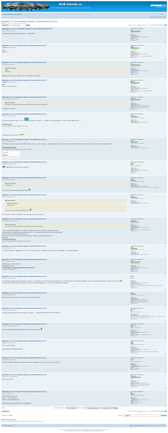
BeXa (4, 294)
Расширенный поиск (161, 6)
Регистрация (158, 17)
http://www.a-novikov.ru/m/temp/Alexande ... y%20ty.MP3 (18, 33)
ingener (5, 359)
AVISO (4, 278)
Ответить (3, 24)
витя (4, 30)
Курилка (19, 14)
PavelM (5, 164)
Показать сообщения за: (60, 407)
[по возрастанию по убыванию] (109, 407)
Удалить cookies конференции (137, 425)
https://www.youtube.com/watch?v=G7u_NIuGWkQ (16, 403)
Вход (164, 17)
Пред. (3, 407)
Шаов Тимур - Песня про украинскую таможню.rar (19, 267)
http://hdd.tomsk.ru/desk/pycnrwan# (12, 349)
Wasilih (5, 47)
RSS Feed (147, 425)
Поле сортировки (82, 407)
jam (4, 393)
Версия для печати (161, 14)
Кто (15, 14)
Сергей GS (5, 220)
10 (161, 25)
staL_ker (5, 310)
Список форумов (8, 14)
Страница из (141, 25)
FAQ (152, 17)
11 (163, 25)
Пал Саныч (5, 99)
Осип (4, 179)
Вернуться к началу (165, 42)
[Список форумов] (26, 10)
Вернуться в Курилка (7, 415)
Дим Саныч (5, 325)
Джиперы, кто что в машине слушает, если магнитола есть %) (29, 21)
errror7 (4, 115)
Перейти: (120, 415)
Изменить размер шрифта (164, 14)
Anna (4, 342)
